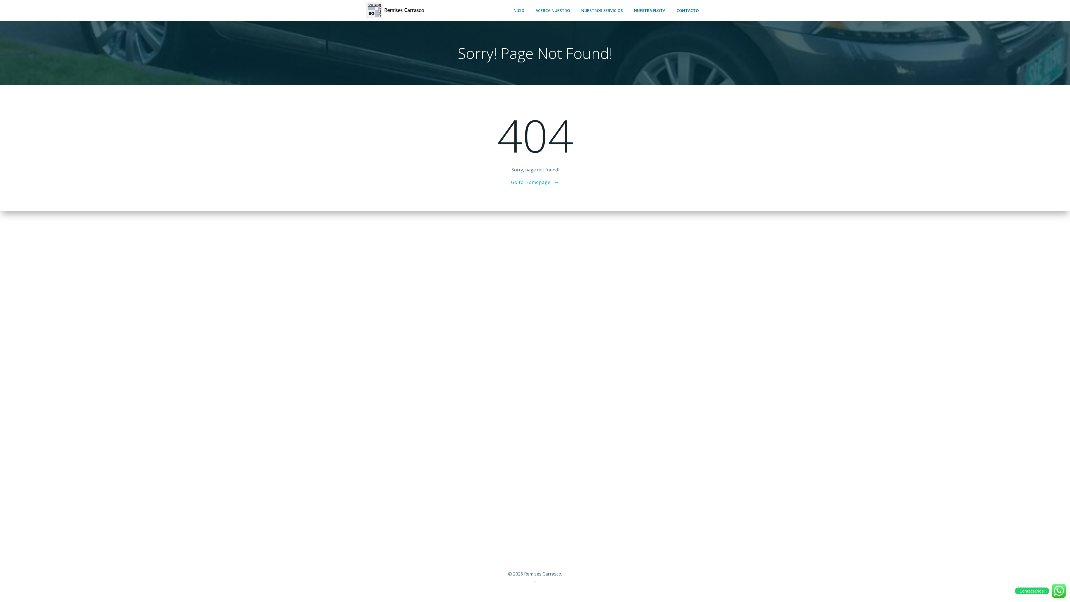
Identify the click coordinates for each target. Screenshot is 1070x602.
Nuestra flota (649, 10)
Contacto (688, 10)
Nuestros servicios (602, 10)
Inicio (518, 10)
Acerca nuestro (553, 10)
